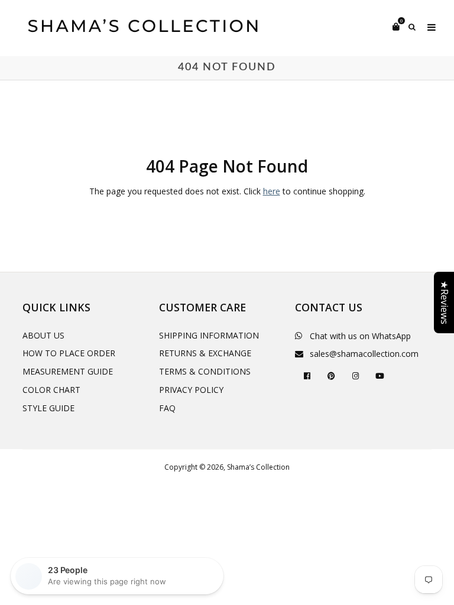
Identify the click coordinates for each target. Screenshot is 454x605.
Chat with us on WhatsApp (360, 335)
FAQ (167, 408)
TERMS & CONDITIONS (205, 371)
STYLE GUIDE (48, 408)
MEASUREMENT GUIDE (67, 371)
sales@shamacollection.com (364, 353)
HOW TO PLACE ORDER (68, 353)
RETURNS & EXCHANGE (205, 353)
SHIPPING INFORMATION (209, 335)
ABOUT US (43, 335)
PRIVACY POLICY (191, 389)
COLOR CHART (51, 389)
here (271, 191)
